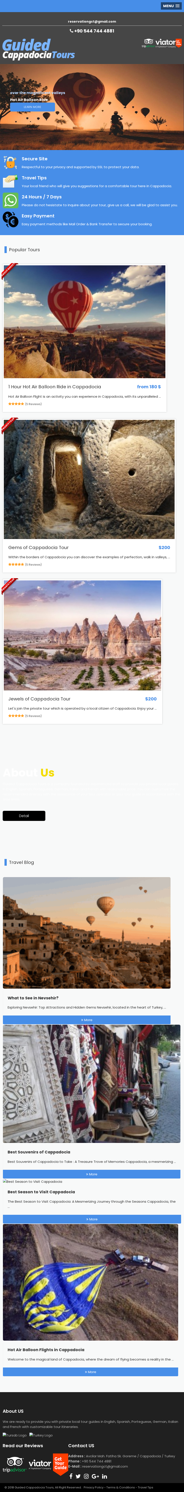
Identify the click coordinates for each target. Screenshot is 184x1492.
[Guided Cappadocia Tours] (38, 59)
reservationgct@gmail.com (92, 21)
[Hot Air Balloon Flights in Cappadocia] (90, 1339)
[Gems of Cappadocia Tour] (89, 537)
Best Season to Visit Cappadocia (41, 1192)
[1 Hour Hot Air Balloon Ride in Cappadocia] (84, 377)
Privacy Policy (93, 1487)
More (87, 1020)
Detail (24, 815)
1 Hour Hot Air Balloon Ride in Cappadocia (54, 387)
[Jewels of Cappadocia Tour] (82, 689)
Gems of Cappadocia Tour (38, 547)
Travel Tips (145, 1487)
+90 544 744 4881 (93, 31)
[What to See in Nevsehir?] (87, 987)
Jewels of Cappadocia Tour (39, 699)
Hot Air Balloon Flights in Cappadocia (46, 1349)
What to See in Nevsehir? (33, 998)
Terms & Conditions (120, 1487)
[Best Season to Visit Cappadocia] (32, 1181)
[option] (92, 107)
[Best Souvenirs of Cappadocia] (91, 1141)
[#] (71, 1476)
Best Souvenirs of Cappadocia (39, 1152)
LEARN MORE (32, 107)
